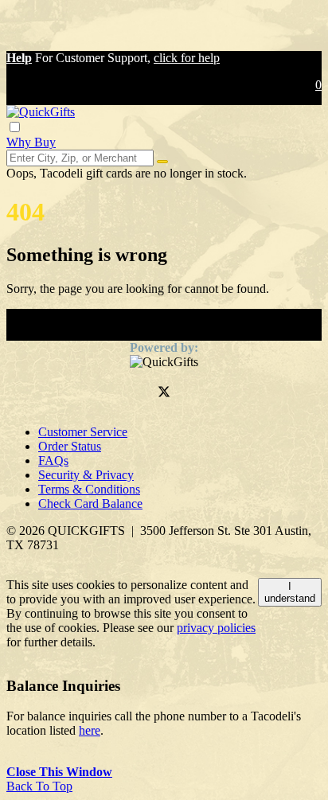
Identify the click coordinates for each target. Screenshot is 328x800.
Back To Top (39, 786)
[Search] (162, 161)
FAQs (53, 460)
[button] (19, 57)
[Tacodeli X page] (164, 393)
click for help (187, 57)
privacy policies (216, 627)
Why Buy (31, 142)
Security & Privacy (86, 475)
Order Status (69, 446)
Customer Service (82, 432)
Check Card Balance (90, 503)
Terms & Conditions (89, 489)
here (89, 730)
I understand (289, 592)
